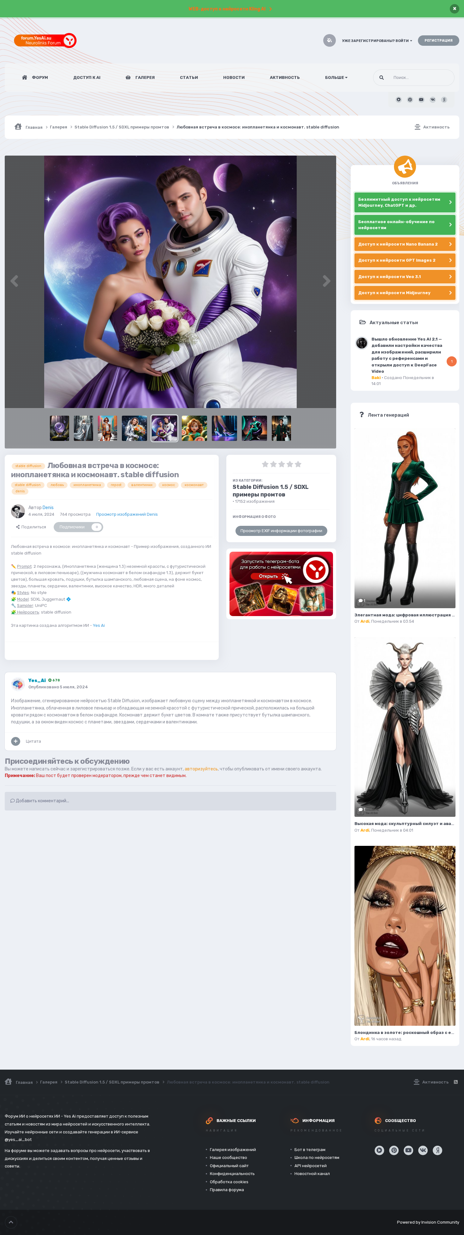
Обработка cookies (229, 1181)
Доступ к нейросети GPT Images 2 (397, 260)
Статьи (189, 77)
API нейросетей (310, 1165)
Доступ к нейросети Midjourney (394, 292)
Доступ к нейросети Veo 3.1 (389, 276)
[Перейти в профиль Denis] (18, 511)
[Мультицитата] (15, 741)
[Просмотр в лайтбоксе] (170, 282)
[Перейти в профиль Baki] (361, 343)
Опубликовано (58, 687)
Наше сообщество (228, 1157)
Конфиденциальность (232, 1173)
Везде (440, 77)
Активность (285, 77)
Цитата (33, 741)
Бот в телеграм (309, 1149)
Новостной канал (312, 1173)
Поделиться (33, 527)
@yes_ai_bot (18, 1139)
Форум (39, 77)
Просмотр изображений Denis (127, 514)
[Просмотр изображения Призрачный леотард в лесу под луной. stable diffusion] (83, 428)
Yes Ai (99, 625)
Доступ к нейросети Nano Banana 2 (398, 244)
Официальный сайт (229, 1165)
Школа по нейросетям (316, 1157)
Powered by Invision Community (428, 1222)
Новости (234, 77)
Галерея (144, 77)
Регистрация (439, 41)
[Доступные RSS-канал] (455, 1082)
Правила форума (227, 1189)
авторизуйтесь (201, 769)
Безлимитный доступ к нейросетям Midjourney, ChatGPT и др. (399, 202)
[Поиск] (381, 77)
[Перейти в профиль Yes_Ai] (18, 684)
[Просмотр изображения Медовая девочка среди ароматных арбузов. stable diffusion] (194, 428)
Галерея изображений (233, 1149)
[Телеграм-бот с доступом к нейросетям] (281, 584)
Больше (334, 77)
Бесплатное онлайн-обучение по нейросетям (396, 224)
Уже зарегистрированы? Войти (376, 41)
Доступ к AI (86, 77)
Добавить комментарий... (42, 801)
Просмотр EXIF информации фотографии (281, 530)
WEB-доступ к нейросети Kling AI (227, 9)
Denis (48, 507)
